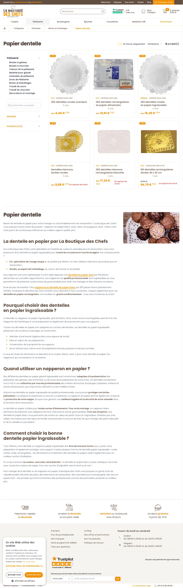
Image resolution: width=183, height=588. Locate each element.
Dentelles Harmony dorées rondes (62, 171)
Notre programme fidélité (64, 542)
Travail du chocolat (19, 89)
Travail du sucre (17, 86)
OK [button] (117, 578)
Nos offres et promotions (96, 534)
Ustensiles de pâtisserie (21, 76)
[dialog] (24, 561)
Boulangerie (63, 21)
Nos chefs (129, 2)
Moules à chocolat (19, 65)
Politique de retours (94, 542)
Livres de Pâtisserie (19, 79)
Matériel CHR (139, 21)
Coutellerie (112, 21)
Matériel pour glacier (20, 72)
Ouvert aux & (22, 2)
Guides (140, 2)
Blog (149, 2)
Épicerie (88, 21)
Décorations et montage (22, 93)
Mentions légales (10, 586)
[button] (155, 44)
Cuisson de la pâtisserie (21, 69)
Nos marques (57, 538)
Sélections (105, 2)
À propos (55, 530)
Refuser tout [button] (14, 575)
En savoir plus (29, 561)
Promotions (166, 21)
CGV (40, 586)
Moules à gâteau (18, 62)
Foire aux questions (60, 546)
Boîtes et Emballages (57, 28)
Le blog (87, 530)
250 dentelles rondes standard (69, 102)
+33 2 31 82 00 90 (164, 586)
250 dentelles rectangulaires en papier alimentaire (112, 103)
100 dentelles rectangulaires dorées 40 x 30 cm (157, 171)
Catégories (19, 28)
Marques (118, 2)
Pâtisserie (38, 21)
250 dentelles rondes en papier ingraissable (153, 103)
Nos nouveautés (92, 538)
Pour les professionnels (62, 534)
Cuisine (14, 21)
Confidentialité (28, 586)
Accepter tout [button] (33, 575)
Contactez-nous (165, 2)
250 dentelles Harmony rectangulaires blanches (110, 171)
